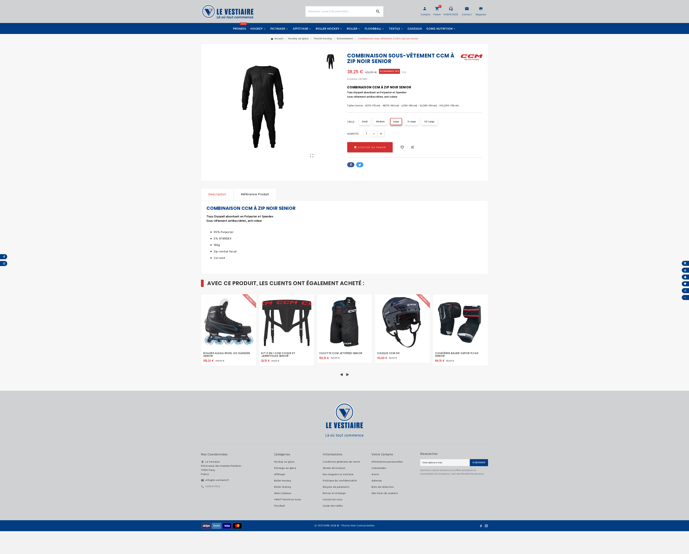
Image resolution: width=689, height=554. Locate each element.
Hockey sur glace (284, 462)
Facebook (350, 164)
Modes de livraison (334, 468)
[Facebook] (480, 525)
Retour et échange (334, 493)
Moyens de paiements (336, 487)
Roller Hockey (282, 481)
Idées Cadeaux (283, 493)
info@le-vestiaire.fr (217, 480)
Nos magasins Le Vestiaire (338, 474)
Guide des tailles (333, 506)
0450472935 (212, 486)
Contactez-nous (332, 500)
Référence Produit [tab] (255, 194)
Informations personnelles (387, 462)
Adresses (377, 481)
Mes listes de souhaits (385, 493)
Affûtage (279, 474)
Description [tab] (217, 194)
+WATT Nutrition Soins (287, 500)
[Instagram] (486, 525)
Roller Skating (282, 487)
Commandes (379, 468)
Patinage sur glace (285, 468)
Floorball (279, 506)
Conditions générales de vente (341, 462)
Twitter (359, 164)
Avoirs (375, 474)
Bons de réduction (383, 487)
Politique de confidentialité (340, 481)
